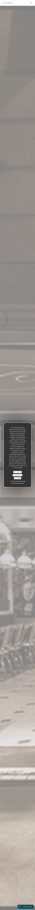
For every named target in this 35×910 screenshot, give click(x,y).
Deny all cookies (17, 475)
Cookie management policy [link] (17, 483)
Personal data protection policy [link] (18, 481)
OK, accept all (17, 472)
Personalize (17, 478)
